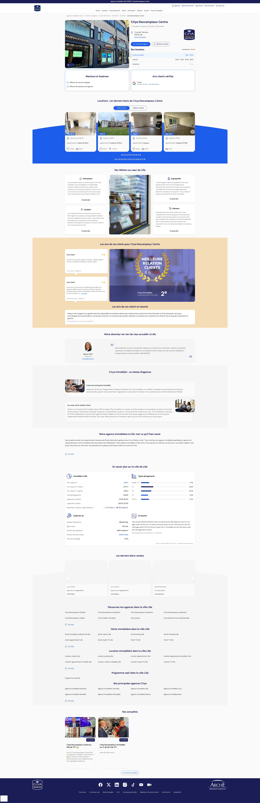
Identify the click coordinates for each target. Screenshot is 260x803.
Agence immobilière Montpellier (109, 694)
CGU (118, 792)
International (166, 792)
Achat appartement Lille (74, 640)
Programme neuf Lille (72, 678)
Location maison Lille (72, 656)
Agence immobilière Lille (139, 689)
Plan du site (82, 792)
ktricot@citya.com (88, 359)
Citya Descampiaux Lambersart (175, 612)
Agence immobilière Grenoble (108, 689)
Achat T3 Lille (168, 640)
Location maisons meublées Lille (109, 662)
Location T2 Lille (169, 662)
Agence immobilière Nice (172, 694)
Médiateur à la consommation (149, 792)
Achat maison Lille (104, 634)
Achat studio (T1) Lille (105, 640)
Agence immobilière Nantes (141, 694)
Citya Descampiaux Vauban (75, 618)
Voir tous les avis (154, 84)
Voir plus (71, 454)
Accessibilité (177, 792)
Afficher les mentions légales (80, 82)
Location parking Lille (105, 656)
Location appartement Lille (140, 656)
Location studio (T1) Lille (139, 662)
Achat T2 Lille (135, 640)
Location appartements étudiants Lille (177, 656)
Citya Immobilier (156, 11)
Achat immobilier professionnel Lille (77, 634)
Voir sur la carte (140, 37)
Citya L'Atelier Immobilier (107, 618)
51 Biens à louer (121, 108)
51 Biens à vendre (138, 108)
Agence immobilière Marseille (75, 694)
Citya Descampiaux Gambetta (109, 612)
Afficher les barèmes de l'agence (81, 86)
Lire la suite (84, 293)
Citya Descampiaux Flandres (75, 612)
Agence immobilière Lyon (173, 689)
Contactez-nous (94, 792)
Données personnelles (130, 792)
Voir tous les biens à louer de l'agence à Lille (130, 159)
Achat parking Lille (137, 634)
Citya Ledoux (135, 618)
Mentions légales (108, 792)
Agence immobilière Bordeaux (76, 689)
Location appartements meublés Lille (78, 662)
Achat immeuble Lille (171, 634)
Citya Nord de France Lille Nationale (176, 618)
